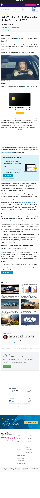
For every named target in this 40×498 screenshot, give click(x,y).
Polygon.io (13, 440)
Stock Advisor (30, 435)
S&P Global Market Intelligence (7, 41)
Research (18, 436)
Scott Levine (9, 325)
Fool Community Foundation (21, 461)
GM (2, 40)
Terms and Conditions (16, 469)
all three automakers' (23, 202)
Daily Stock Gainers (34, 10)
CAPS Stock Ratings (29, 447)
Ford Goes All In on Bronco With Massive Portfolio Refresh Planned (28, 312)
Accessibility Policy (25, 468)
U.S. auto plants (10, 220)
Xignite (9, 440)
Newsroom (19, 438)
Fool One (29, 441)
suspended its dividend (13, 193)
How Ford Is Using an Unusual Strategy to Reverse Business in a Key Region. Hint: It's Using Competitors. (9, 312)
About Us (18, 433)
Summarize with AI (22, 30)
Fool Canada (19, 449)
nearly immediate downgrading (7, 194)
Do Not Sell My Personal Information (28, 469)
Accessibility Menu (20, 0)
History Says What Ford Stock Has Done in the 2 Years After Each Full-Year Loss (10, 297)
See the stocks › (8, 175)
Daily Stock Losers (35, 11)
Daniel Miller (9, 309)
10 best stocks (6, 170)
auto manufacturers (28, 86)
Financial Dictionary (29, 452)
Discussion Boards (29, 449)
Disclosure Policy (17, 468)
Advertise (18, 441)
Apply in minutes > (20, 113)
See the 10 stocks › (7, 272)
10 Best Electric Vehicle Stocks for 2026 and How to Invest (9, 327)
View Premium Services (31, 422)
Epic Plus (29, 438)
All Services (30, 433)
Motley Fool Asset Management (22, 457)
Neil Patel (27, 325)
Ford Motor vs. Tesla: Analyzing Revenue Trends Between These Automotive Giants (29, 297)
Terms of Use (4, 468)
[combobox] (7, 9)
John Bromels (6, 27)
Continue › (7, 366)
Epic (28, 436)
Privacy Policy (11, 468)
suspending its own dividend (7, 198)
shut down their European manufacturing (30, 149)
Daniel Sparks (9, 295)
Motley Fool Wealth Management (22, 458)
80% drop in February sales (16, 125)
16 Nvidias (33, 356)
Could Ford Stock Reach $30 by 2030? (28, 326)
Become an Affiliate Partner (21, 463)
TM (16, 38)
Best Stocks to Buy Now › (30, 4)
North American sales (32, 202)
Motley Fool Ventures (20, 460)
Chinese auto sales (31, 216)
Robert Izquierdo (29, 295)
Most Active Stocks (34, 8)
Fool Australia (19, 447)
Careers (18, 435)
